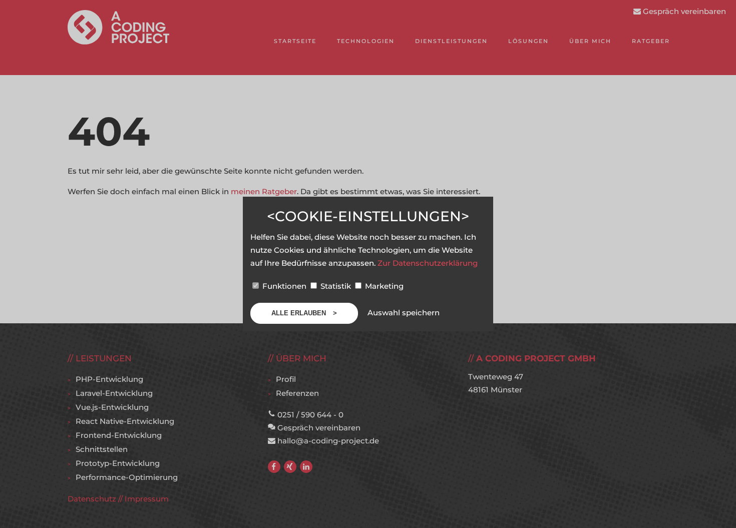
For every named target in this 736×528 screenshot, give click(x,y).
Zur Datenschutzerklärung (428, 263)
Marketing (383, 286)
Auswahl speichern (403, 312)
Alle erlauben (299, 313)
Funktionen (284, 286)
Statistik (335, 286)
